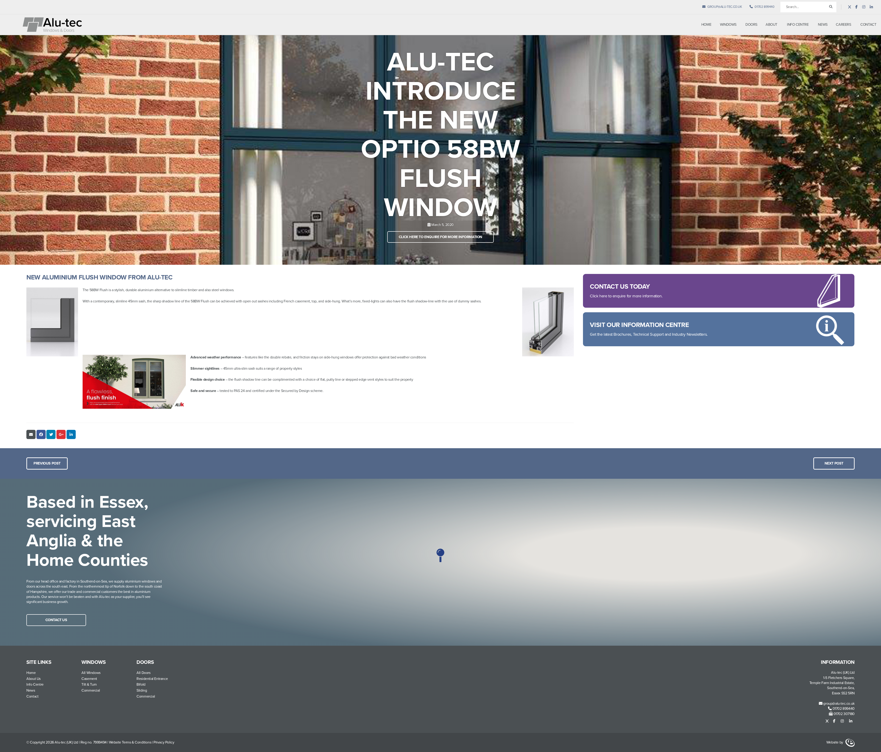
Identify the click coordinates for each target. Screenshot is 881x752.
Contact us (56, 620)
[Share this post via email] (31, 434)
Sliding (142, 690)
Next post (834, 463)
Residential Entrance (152, 678)
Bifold (141, 684)
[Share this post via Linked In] (71, 434)
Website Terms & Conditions (130, 742)
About (771, 24)
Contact (868, 24)
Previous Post (47, 463)
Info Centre (798, 24)
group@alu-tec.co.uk (838, 703)
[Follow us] (849, 7)
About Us (33, 678)
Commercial (90, 690)
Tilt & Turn (89, 684)
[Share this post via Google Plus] (61, 434)
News (822, 24)
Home (706, 24)
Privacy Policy (163, 742)
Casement (89, 678)
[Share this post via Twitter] (51, 434)
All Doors (143, 672)
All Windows (90, 672)
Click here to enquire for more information (440, 237)
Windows (728, 24)
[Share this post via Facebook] (41, 434)
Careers (843, 24)
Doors (751, 24)
